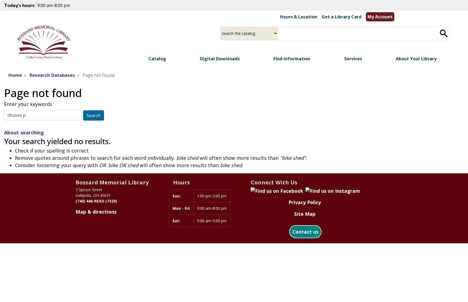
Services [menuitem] (353, 59)
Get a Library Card (342, 17)
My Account (380, 17)
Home (15, 75)
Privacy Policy (304, 202)
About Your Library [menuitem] (416, 59)
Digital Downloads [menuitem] (220, 59)
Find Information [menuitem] (292, 59)
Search (93, 115)
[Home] (44, 42)
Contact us (305, 231)
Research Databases (52, 75)
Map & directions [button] (96, 211)
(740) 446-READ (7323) (96, 201)
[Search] (444, 33)
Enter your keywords (28, 104)
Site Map (305, 214)
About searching (24, 132)
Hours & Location (298, 17)
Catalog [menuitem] (157, 59)
